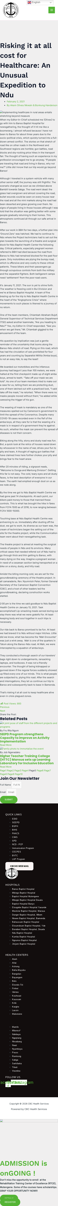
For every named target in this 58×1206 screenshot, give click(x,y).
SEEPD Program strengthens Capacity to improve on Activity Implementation (24, 738)
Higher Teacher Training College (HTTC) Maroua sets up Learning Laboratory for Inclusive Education (27, 759)
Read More (6, 745)
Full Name (6, 784)
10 (19, 774)
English (35, 2)
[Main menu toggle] (51, 10)
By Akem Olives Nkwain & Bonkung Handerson (32, 105)
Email (3, 792)
